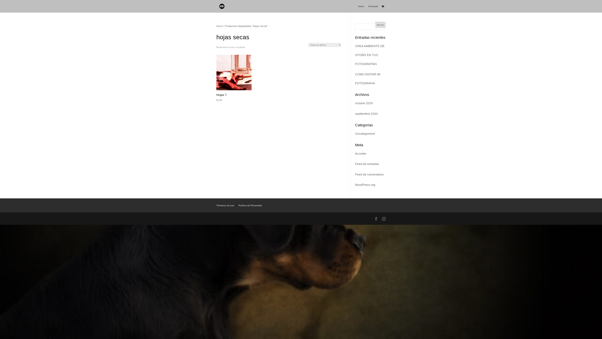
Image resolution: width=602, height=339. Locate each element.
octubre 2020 (364, 103)
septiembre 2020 (366, 113)
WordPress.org (365, 184)
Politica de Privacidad (250, 205)
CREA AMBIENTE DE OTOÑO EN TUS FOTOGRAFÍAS (370, 55)
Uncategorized (365, 133)
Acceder (360, 153)
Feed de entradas (367, 164)
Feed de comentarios (369, 174)
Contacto (373, 6)
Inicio (361, 6)
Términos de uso (225, 205)
